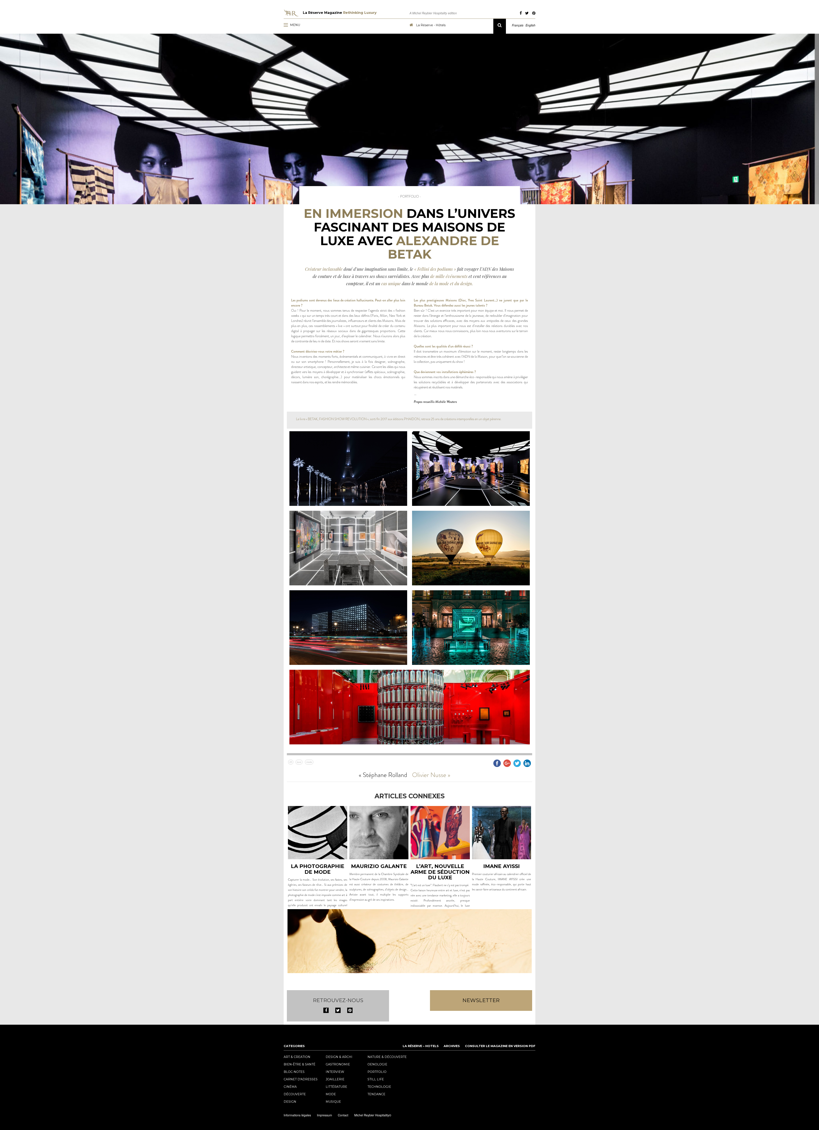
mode (309, 762)
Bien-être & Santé (299, 1064)
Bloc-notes (294, 1072)
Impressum (324, 1115)
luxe (299, 762)
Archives (452, 1046)
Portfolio (376, 1072)
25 (290, 762)
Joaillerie (335, 1079)
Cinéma (290, 1087)
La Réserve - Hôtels (430, 25)
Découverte (295, 1094)
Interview (335, 1072)
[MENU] (287, 24)
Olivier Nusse (429, 774)
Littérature (336, 1087)
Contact (343, 1115)
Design (290, 1102)
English (530, 25)
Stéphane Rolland (385, 774)
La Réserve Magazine (340, 13)
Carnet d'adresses (301, 1079)
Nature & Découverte (387, 1057)
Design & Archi (339, 1057)
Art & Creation (297, 1057)
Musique (333, 1102)
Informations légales (297, 1115)
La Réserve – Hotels (421, 1046)
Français (517, 25)
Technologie (379, 1087)
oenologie (377, 1064)
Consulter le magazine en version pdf (500, 1046)
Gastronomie (338, 1064)
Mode (331, 1094)
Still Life (375, 1079)
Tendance (376, 1094)
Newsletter (481, 1000)
